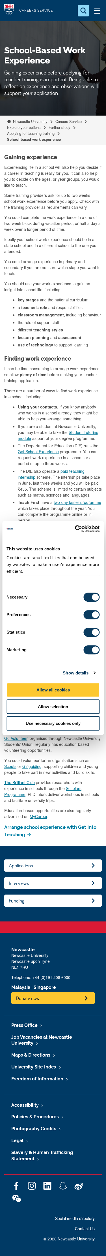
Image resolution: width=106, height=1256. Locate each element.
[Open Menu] (97, 10)
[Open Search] (83, 10)
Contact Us (85, 1228)
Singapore (45, 987)
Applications (21, 865)
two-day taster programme (77, 502)
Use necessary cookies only (53, 723)
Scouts (10, 766)
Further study (59, 127)
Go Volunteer (15, 738)
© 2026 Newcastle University (69, 1239)
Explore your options (24, 127)
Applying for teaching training (31, 133)
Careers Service (68, 121)
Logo (9, 10)
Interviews (19, 883)
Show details (75, 672)
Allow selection (53, 706)
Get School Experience (38, 451)
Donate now (28, 998)
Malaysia (20, 987)
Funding (17, 900)
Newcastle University (29, 121)
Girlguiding (32, 766)
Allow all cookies (53, 689)
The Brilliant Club (19, 782)
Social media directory (75, 1218)
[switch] (91, 614)
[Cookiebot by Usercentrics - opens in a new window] (75, 529)
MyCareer (38, 816)
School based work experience (34, 139)
